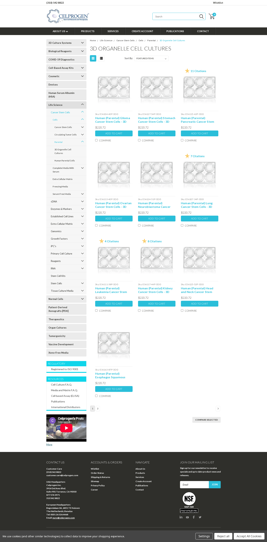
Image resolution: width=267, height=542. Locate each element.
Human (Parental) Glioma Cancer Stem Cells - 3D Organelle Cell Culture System (112, 119)
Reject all (223, 536)
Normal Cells (55, 299)
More (49, 444)
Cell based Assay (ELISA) (65, 395)
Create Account (142, 31)
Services (113, 31)
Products (87, 31)
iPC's (53, 246)
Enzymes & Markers (61, 208)
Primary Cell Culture (61, 253)
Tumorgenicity (56, 336)
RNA (53, 268)
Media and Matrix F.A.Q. (64, 390)
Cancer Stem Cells (60, 112)
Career (94, 489)
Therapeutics (56, 319)
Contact (203, 31)
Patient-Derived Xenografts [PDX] (58, 309)
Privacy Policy (98, 485)
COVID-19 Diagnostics (61, 59)
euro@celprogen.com (63, 517)
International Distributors (65, 407)
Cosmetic (53, 76)
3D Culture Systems (60, 42)
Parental (58, 142)
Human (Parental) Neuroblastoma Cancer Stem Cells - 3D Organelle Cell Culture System (155, 205)
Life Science (55, 104)
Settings (204, 536)
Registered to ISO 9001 (64, 369)
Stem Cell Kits (58, 275)
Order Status (97, 473)
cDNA (54, 201)
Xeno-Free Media (58, 352)
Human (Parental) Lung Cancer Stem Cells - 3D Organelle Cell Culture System (197, 205)
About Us (59, 31)
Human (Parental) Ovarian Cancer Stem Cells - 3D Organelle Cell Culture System (113, 205)
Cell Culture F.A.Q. (61, 384)
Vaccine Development (61, 344)
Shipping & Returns (100, 477)
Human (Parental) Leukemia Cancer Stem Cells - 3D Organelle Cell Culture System (111, 290)
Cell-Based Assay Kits (61, 67)
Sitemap (95, 481)
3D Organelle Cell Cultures (62, 151)
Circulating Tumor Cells (65, 134)
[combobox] (179, 16)
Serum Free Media (62, 194)
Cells (55, 119)
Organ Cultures (57, 327)
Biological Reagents (60, 51)
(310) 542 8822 (55, 2)
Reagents (56, 261)
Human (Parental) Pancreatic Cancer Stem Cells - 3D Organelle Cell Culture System (197, 119)
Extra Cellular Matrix (62, 179)
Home (93, 40)
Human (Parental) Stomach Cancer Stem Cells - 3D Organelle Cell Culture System (156, 119)
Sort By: (129, 58)
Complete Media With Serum (63, 170)
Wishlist (218, 2)
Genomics (56, 231)
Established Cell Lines (62, 216)
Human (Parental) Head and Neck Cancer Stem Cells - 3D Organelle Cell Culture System (197, 290)
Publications (175, 31)
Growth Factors (59, 238)
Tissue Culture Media (62, 290)
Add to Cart (113, 133)
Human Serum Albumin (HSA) (61, 94)
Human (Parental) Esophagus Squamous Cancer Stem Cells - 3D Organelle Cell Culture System (111, 375)
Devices (53, 84)
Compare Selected (206, 419)
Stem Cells (56, 283)
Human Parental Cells (64, 160)
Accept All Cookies (249, 536)
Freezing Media (60, 186)
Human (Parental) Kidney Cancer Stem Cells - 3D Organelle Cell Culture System (155, 290)
